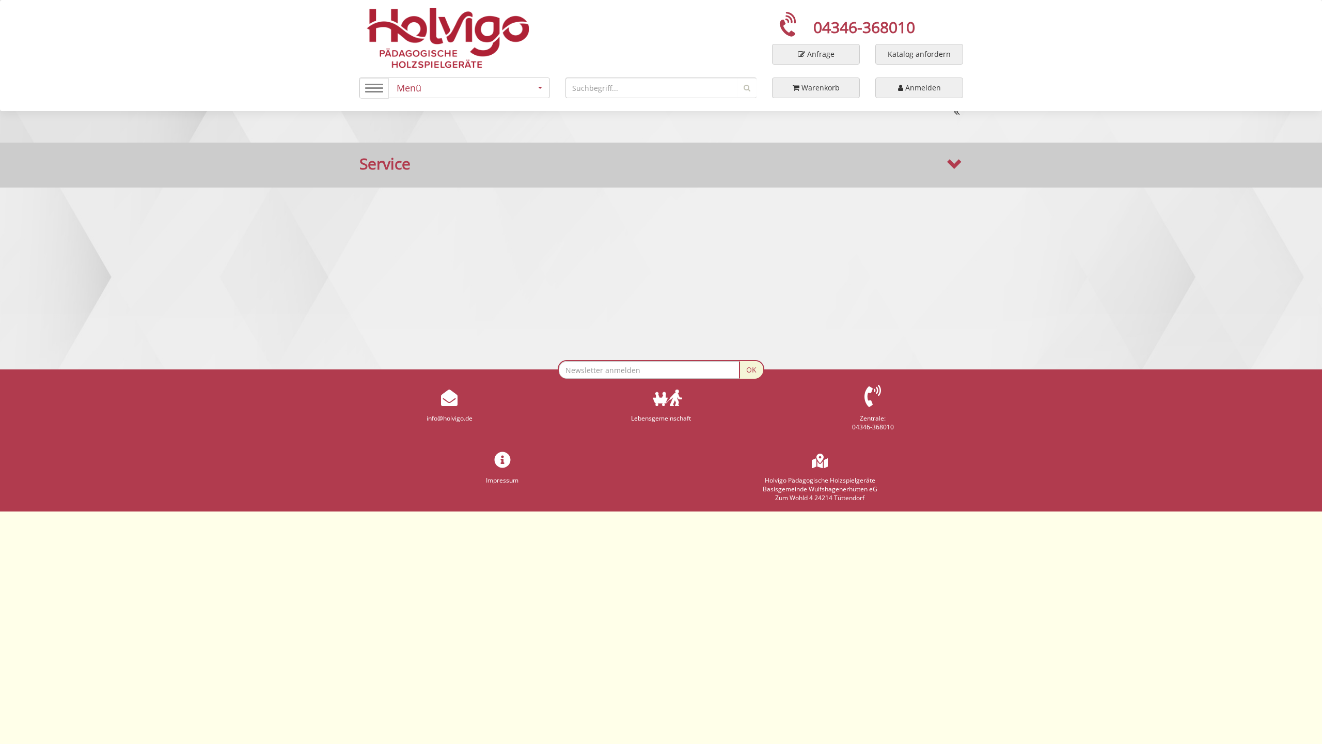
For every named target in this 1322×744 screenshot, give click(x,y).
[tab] (661, 164)
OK (751, 370)
